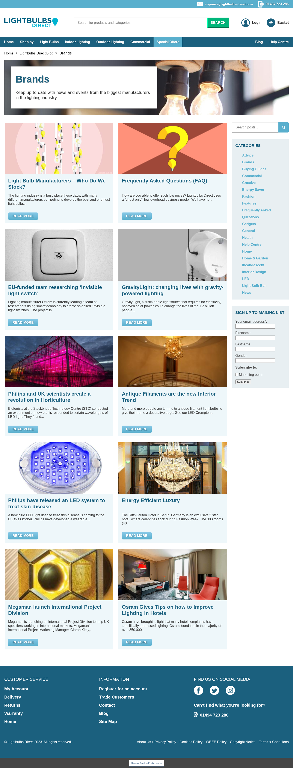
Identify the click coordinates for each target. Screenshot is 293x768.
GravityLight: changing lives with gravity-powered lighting (173, 290)
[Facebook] (198, 690)
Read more (23, 216)
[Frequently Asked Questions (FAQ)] (172, 148)
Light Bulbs (49, 42)
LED (245, 279)
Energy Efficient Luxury (151, 500)
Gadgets (249, 224)
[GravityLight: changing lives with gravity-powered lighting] (172, 255)
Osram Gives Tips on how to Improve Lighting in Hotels (167, 610)
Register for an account (123, 689)
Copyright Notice (242, 742)
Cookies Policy (191, 742)
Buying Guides (254, 169)
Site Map (108, 721)
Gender (241, 355)
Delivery (12, 697)
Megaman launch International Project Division (54, 610)
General (248, 231)
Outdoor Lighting (110, 42)
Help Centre (279, 42)
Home (9, 42)
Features (249, 203)
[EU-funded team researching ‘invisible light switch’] (59, 255)
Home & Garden (255, 258)
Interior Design (254, 272)
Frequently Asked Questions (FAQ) (164, 181)
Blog (259, 42)
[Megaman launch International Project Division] (59, 574)
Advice (248, 155)
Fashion (248, 196)
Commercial (140, 42)
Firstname (243, 333)
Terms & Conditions (274, 742)
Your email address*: (251, 321)
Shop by (27, 42)
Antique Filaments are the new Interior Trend (169, 397)
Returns (12, 705)
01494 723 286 (214, 715)
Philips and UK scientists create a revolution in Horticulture (49, 397)
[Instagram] (230, 690)
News (246, 292)
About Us (144, 742)
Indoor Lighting (77, 42)
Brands (248, 162)
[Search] (283, 127)
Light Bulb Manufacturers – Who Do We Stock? (57, 184)
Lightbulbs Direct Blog (36, 53)
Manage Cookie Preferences (146, 763)
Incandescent (253, 265)
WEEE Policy (216, 742)
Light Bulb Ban (254, 286)
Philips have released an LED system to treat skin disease (56, 503)
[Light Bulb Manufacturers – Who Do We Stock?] (59, 148)
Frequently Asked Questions (256, 213)
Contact (107, 705)
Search (218, 22)
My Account (16, 689)
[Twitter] (214, 690)
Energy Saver (253, 189)
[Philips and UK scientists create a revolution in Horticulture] (59, 361)
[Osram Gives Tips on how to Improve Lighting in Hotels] (172, 574)
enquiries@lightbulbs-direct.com (229, 4)
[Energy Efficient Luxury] (172, 468)
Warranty (13, 713)
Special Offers (168, 42)
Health (247, 237)
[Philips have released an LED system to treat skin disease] (59, 468)
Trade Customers (116, 697)
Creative (249, 183)
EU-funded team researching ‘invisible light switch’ (55, 290)
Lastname (242, 344)
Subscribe (243, 381)
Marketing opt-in (250, 374)
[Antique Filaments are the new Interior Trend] (172, 361)
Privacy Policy (165, 742)
